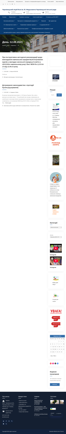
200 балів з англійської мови (41, 414)
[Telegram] (3, 424)
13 (55, 346)
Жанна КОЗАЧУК (14, 71)
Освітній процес (19, 77)
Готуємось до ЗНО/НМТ (52, 17)
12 (53, 346)
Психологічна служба (22, 28)
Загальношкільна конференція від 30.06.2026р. (38, 402)
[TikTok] (12, 421)
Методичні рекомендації (9, 77)
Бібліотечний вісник (8, 28)
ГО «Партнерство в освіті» (10, 24)
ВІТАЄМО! (55, 80)
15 (59, 346)
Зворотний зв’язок (60, 1)
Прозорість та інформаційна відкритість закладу (35, 1)
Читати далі (8, 103)
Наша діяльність (19, 1)
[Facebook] (6, 421)
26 (53, 352)
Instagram (53, 255)
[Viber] (6, 424)
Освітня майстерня (37, 17)
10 (63, 344)
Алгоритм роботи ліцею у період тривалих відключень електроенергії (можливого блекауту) (27, 32)
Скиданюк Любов (14, 92)
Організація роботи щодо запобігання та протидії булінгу (17, 105)
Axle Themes (61, 431)
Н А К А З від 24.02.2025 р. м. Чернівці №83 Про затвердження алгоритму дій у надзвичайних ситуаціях (56, 119)
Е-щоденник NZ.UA (44, 24)
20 (55, 349)
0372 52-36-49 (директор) (16, 13)
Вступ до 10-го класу (56, 324)
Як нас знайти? (51, 1)
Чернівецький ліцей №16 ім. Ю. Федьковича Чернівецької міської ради (29, 10)
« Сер (51, 355)
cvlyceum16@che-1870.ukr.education (33, 13)
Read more (55, 384)
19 (53, 349)
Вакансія (43, 21)
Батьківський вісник (9, 21)
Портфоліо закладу (24, 17)
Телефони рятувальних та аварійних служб (42, 28)
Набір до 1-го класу (56, 318)
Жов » (54, 355)
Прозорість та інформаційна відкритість (28, 21)
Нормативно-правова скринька (28, 24)
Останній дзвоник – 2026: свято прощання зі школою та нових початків (40, 408)
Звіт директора (52, 21)
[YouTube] (3, 421)
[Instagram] (9, 421)
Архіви (51, 235)
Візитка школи (11, 1)
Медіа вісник (12, 17)
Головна (4, 17)
